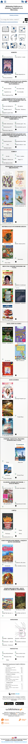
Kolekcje (16, 21)
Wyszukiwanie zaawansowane (7, 21)
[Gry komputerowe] (22, 40)
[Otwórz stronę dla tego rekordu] (8, 56)
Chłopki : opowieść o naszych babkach (12, 679)
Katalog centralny (14, 15)
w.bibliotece (13, 713)
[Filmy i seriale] (6, 40)
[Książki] (6, 32)
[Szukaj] (26, 19)
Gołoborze (7, 688)
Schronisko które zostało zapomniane (12, 685)
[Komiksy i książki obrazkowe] (14, 48)
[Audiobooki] (22, 32)
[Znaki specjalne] (26, 22)
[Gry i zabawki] (6, 48)
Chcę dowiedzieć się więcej (7, 741)
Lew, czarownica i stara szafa (10, 667)
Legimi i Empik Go (9, 668)
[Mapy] (22, 48)
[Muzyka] (14, 40)
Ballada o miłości (8, 686)
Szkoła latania (8, 678)
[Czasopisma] (14, 32)
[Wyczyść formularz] (23, 22)
